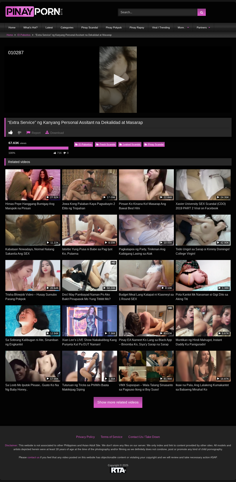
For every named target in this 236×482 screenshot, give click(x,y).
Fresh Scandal (107, 144)
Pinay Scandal (89, 27)
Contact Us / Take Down (144, 436)
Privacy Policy (85, 436)
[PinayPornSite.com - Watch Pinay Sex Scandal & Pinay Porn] (33, 12)
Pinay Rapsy (137, 27)
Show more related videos (118, 402)
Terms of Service (111, 436)
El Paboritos (24, 35)
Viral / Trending (161, 27)
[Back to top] (225, 471)
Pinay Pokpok (114, 27)
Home (11, 27)
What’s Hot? (30, 27)
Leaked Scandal (131, 144)
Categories (67, 27)
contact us (33, 457)
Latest (49, 27)
